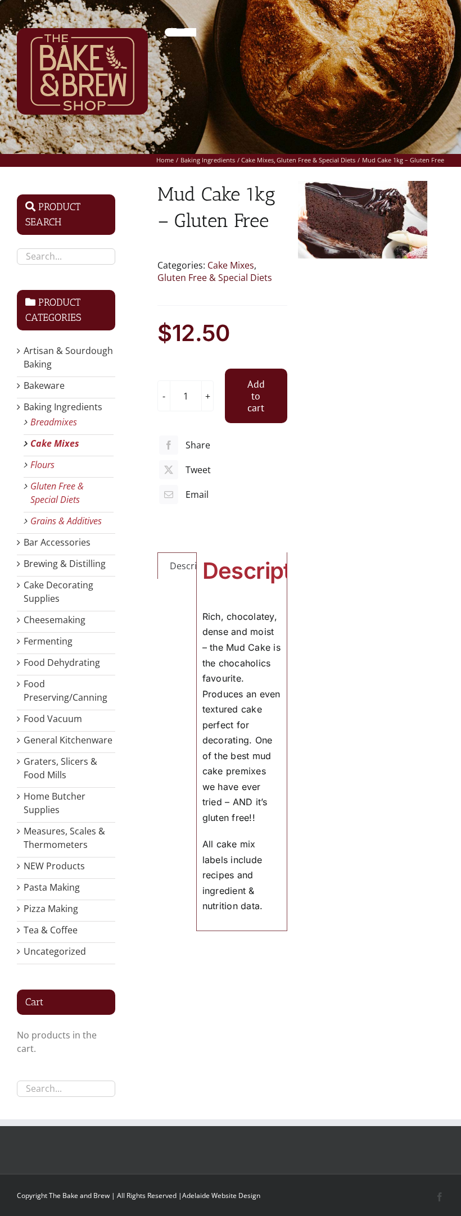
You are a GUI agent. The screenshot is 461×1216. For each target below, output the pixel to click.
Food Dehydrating (62, 662)
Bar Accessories (57, 542)
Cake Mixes (230, 265)
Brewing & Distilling (65, 563)
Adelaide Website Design (221, 1195)
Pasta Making (52, 887)
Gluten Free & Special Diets (214, 277)
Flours (42, 465)
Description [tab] (194, 566)
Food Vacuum (53, 719)
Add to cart (256, 396)
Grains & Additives (66, 521)
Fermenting (48, 641)
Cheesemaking (54, 620)
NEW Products (54, 866)
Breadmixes (53, 422)
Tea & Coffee (51, 930)
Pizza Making (51, 908)
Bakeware (44, 385)
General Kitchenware (68, 740)
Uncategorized (55, 951)
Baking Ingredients (63, 407)
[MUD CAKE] (362, 219)
